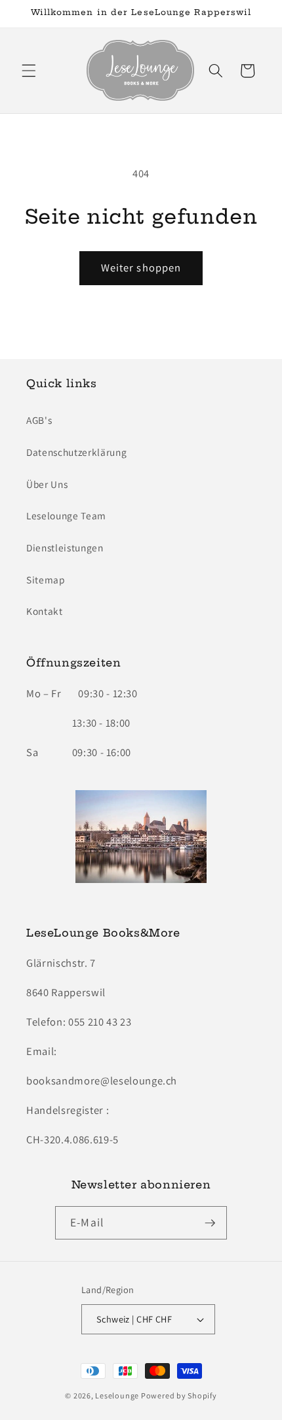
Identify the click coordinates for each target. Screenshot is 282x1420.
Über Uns (47, 484)
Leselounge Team (66, 515)
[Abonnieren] (210, 1223)
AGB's (39, 419)
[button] (29, 70)
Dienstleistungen (65, 547)
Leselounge (117, 1395)
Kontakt (44, 610)
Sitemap (46, 579)
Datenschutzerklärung (76, 452)
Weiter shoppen (141, 267)
